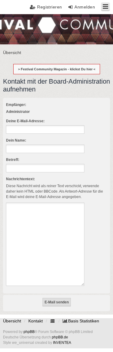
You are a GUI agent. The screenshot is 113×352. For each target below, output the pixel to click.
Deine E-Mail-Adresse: (25, 121)
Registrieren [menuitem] (49, 7)
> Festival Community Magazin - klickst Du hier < (56, 69)
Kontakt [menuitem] (35, 320)
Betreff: (12, 160)
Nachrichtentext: (20, 179)
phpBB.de (60, 337)
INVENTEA (62, 343)
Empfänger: (16, 105)
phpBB (29, 332)
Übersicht (12, 320)
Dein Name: (16, 140)
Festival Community (22, 28)
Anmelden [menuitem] (84, 7)
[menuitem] (81, 321)
